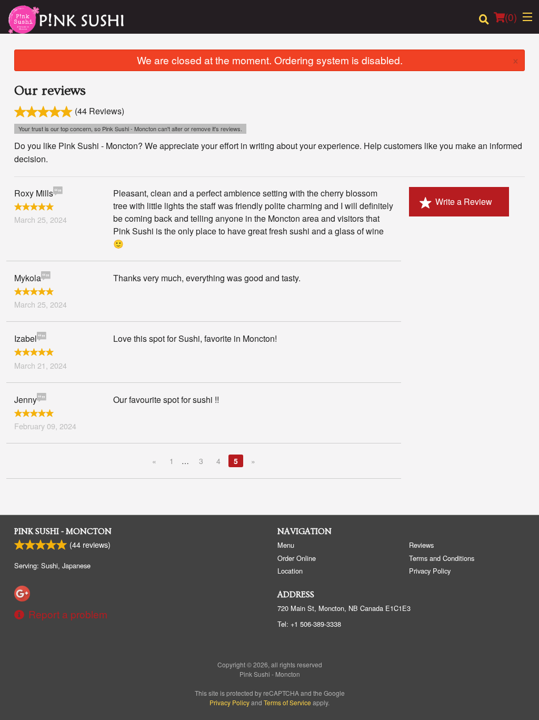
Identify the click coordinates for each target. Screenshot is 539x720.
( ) (511, 16)
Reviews (421, 545)
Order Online (296, 558)
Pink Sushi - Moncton (63, 531)
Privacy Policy (430, 571)
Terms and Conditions (441, 558)
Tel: (309, 624)
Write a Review (463, 201)
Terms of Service (287, 702)
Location (290, 571)
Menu (285, 545)
